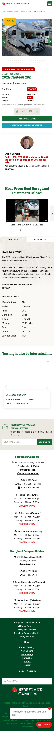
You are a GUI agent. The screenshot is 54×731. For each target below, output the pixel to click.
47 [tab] (27, 64)
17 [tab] (37, 60)
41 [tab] (39, 62)
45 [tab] (48, 62)
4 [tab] (10, 60)
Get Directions (29, 470)
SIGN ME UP (44, 442)
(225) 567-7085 (29, 571)
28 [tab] (12, 62)
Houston (27, 665)
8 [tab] (19, 60)
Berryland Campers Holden (27, 633)
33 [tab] (23, 62)
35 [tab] (27, 62)
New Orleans (27, 651)
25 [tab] (6, 62)
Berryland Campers (27, 629)
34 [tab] (25, 62)
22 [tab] (48, 60)
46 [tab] (50, 62)
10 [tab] (23, 60)
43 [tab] (44, 62)
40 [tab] (37, 62)
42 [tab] (42, 62)
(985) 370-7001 (29, 480)
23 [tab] (50, 60)
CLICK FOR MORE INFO (16, 404)
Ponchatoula (20, 83)
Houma (27, 661)
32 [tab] (21, 62)
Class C (22, 12)
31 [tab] (19, 62)
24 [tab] (4, 62)
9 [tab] (21, 60)
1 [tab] (4, 60)
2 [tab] (6, 60)
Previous (4, 41)
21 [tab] (46, 60)
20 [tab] (44, 60)
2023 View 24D (16, 394)
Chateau (17, 77)
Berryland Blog (27, 636)
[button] (52, 213)
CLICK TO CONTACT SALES (18, 69)
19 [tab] (42, 60)
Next (50, 41)
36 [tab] (29, 62)
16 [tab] (35, 60)
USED (5, 73)
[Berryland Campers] (15, 3)
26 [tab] (8, 62)
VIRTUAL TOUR (27, 118)
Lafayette (27, 658)
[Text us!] (44, 725)
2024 (6, 77)
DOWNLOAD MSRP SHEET (28, 125)
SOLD (10, 21)
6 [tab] (14, 60)
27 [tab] (10, 62)
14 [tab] (31, 60)
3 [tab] (8, 60)
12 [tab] (27, 60)
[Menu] (49, 3)
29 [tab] (14, 62)
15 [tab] (33, 60)
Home (4, 12)
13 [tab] (29, 60)
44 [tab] (46, 62)
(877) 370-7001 (25, 484)
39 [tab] (35, 62)
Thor (29, 12)
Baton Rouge (27, 654)
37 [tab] (31, 62)
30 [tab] (16, 62)
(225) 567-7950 (29, 575)
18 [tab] (39, 60)
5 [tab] (12, 60)
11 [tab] (25, 60)
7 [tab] (16, 60)
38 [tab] (33, 62)
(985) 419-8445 (28, 487)
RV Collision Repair (29, 473)
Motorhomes (13, 12)
